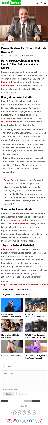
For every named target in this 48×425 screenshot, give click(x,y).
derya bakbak (7, 295)
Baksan (5, 82)
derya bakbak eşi (22, 295)
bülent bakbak (8, 289)
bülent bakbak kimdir (24, 289)
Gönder (9, 394)
